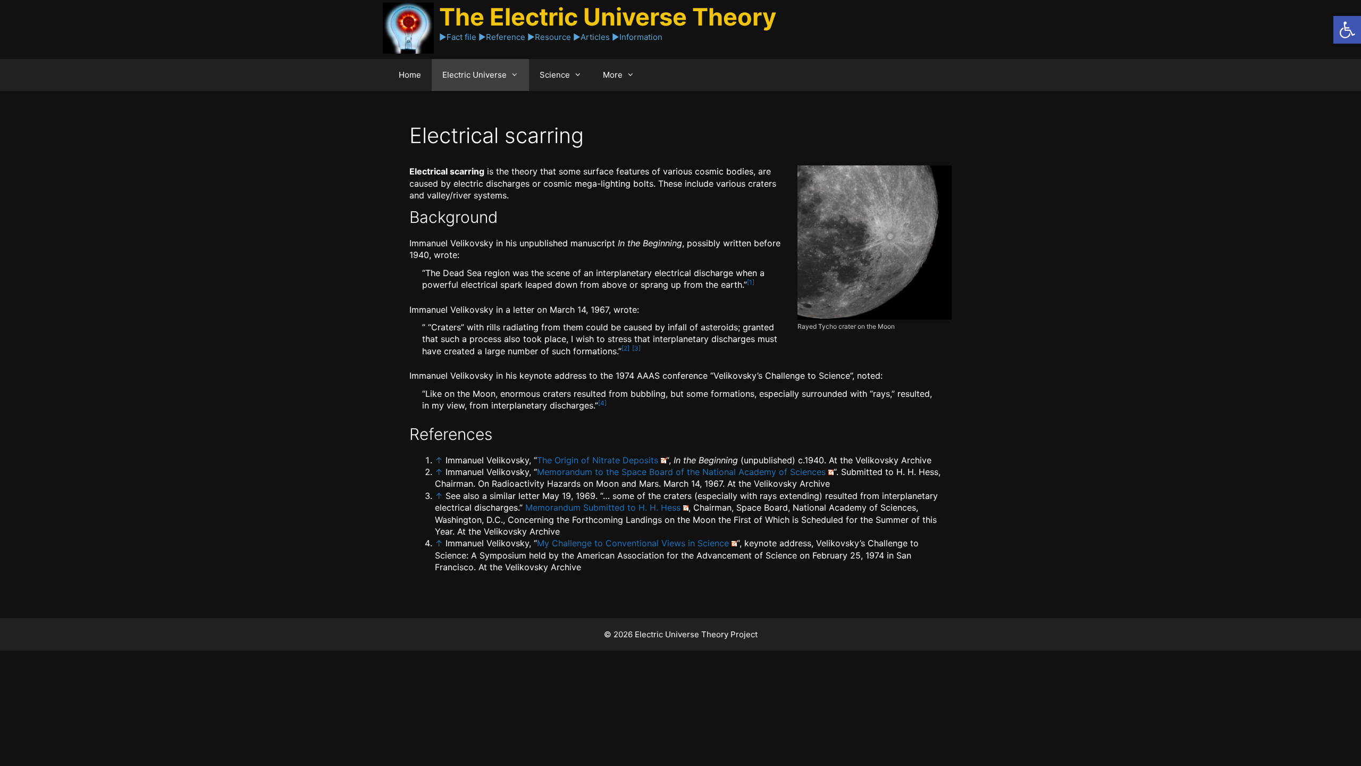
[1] (750, 282)
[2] (625, 348)
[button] (1347, 30)
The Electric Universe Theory (607, 16)
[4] (602, 403)
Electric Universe (474, 75)
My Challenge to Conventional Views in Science (633, 543)
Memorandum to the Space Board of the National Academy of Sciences (681, 472)
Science (555, 75)
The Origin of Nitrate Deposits (597, 460)
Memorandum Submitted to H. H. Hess (602, 507)
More (613, 75)
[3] (636, 348)
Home (410, 75)
